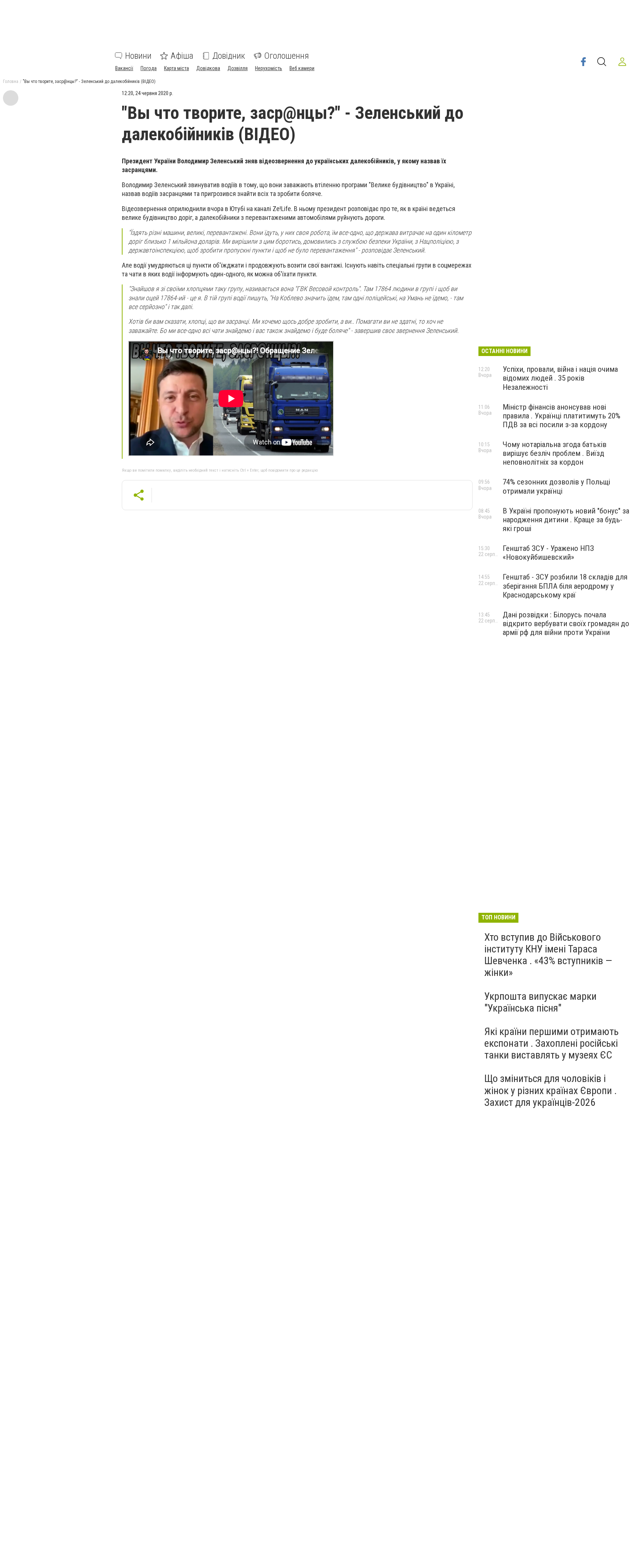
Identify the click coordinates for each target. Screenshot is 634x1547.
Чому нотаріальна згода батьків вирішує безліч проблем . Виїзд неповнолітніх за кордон (554, 453)
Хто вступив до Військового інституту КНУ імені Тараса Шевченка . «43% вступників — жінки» (548, 955)
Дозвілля (237, 68)
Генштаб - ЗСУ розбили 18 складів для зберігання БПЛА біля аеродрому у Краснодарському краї (565, 586)
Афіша (182, 55)
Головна (10, 81)
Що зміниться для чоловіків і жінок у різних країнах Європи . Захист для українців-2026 (550, 1090)
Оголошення (286, 55)
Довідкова (208, 68)
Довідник (228, 55)
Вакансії (124, 68)
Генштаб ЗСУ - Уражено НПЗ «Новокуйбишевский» (548, 553)
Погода (149, 68)
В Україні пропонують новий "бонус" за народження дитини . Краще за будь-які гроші (566, 519)
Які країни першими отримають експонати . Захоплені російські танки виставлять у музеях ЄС (551, 1043)
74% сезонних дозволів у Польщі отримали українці (556, 486)
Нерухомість (268, 68)
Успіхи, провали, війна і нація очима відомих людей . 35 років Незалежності (560, 378)
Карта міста (176, 68)
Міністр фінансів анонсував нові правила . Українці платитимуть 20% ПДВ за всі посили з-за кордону (561, 416)
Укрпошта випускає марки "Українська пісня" (540, 1002)
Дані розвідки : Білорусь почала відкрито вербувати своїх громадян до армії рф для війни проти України (566, 623)
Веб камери (301, 68)
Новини (138, 55)
